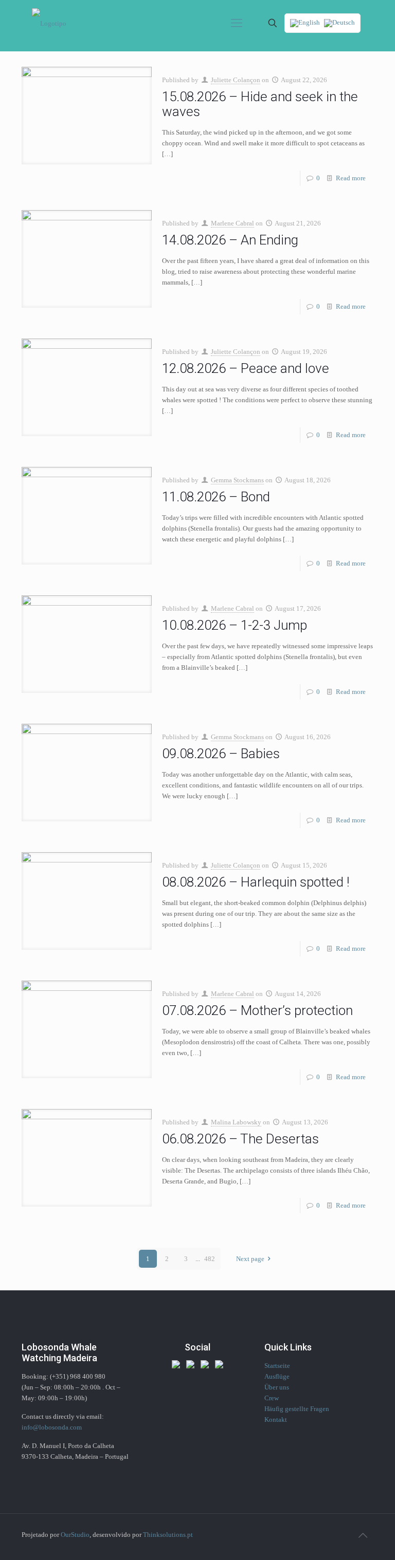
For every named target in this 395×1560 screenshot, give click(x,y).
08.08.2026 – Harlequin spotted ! (255, 882)
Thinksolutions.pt (168, 1534)
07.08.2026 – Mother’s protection (257, 1010)
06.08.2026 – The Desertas (240, 1138)
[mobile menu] (236, 23)
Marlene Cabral (232, 223)
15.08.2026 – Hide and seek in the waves (260, 104)
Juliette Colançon (235, 80)
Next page (250, 1259)
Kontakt (275, 1419)
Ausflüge (277, 1376)
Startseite (277, 1365)
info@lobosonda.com (52, 1427)
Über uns (276, 1387)
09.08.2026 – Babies (221, 753)
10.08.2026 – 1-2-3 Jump (234, 625)
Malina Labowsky (236, 1122)
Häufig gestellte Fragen (296, 1409)
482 (209, 1259)
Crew (271, 1398)
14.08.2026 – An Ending (230, 240)
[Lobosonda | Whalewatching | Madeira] (49, 23)
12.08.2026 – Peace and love (245, 368)
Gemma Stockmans (237, 480)
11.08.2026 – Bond (216, 496)
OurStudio (75, 1534)
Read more (351, 178)
